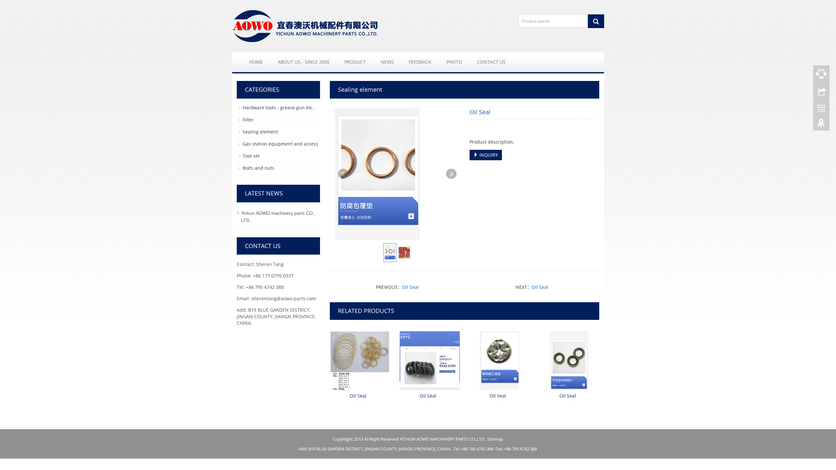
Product (355, 62)
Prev (343, 174)
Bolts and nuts (258, 168)
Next (451, 174)
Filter (248, 120)
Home (256, 62)
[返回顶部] (821, 125)
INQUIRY (488, 155)
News (387, 62)
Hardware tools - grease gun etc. (278, 107)
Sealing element (260, 132)
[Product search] (596, 21)
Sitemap (495, 439)
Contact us (491, 62)
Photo (454, 62)
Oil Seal (410, 287)
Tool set (251, 156)
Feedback (420, 62)
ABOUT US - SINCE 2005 (304, 62)
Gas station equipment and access (280, 144)
